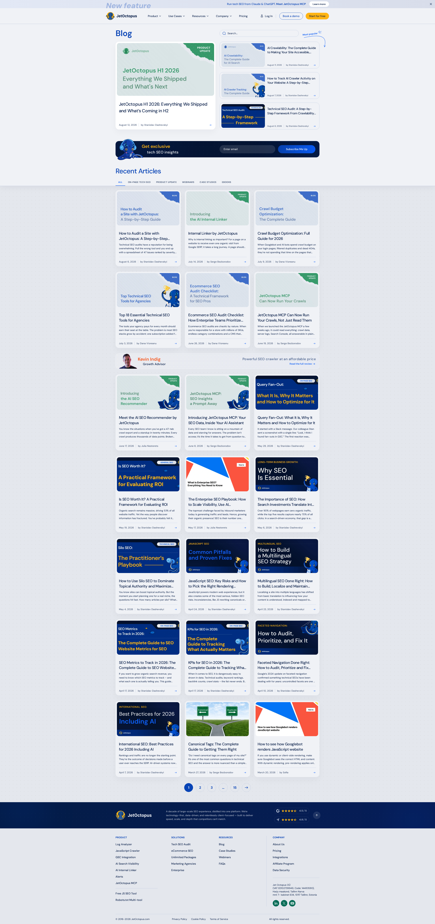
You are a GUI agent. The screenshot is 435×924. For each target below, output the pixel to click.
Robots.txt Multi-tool (129, 900)
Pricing (243, 16)
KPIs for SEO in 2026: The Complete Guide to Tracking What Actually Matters (217, 668)
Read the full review (301, 363)
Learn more (319, 4)
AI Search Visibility (127, 863)
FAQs (222, 863)
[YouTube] (292, 903)
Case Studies (227, 851)
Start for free (317, 16)
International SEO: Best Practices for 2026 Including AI (146, 747)
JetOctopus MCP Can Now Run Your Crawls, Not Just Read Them (285, 318)
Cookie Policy (198, 919)
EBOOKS (226, 182)
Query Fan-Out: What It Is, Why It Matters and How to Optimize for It (286, 420)
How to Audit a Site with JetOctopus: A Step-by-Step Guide (143, 238)
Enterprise (177, 870)
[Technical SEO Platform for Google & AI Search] (122, 16)
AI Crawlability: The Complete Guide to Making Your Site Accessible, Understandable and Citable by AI (291, 52)
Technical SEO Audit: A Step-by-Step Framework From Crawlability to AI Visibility (290, 113)
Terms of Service (219, 919)
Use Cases (175, 16)
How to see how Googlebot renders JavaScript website (280, 747)
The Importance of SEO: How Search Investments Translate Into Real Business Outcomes (286, 504)
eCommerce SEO (182, 851)
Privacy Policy (179, 919)
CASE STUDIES (208, 182)
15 (235, 787)
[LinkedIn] (276, 903)
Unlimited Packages (183, 857)
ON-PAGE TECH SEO (139, 182)
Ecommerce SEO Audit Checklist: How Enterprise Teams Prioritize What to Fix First (216, 320)
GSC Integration (126, 857)
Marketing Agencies (183, 863)
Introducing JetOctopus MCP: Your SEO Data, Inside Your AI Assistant (217, 420)
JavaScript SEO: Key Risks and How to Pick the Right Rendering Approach (217, 586)
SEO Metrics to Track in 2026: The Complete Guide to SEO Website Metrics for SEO (147, 668)
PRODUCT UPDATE (166, 182)
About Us (278, 844)
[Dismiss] (431, 4)
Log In (269, 16)
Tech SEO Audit (180, 844)
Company (222, 16)
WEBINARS (188, 182)
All (120, 182)
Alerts (119, 876)
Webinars (225, 857)
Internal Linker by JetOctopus (212, 233)
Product (153, 16)
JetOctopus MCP (126, 883)
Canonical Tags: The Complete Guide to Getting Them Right (213, 747)
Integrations (280, 857)
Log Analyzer (124, 844)
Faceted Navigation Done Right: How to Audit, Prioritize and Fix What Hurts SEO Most (284, 668)
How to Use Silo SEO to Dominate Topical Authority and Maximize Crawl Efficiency (146, 586)
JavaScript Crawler (128, 851)
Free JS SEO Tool (126, 893)
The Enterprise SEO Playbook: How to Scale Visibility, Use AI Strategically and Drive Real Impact (217, 504)
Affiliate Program (283, 863)
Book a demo (291, 16)
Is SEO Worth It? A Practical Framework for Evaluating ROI (143, 502)
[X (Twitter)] (284, 903)
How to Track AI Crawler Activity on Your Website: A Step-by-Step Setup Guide (291, 82)
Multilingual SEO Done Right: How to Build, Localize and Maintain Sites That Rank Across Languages (286, 586)
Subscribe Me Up (296, 149)
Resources (198, 16)
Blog (221, 844)
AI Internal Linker (126, 870)
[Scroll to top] (316, 815)
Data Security (281, 870)
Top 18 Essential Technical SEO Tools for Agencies (144, 318)
